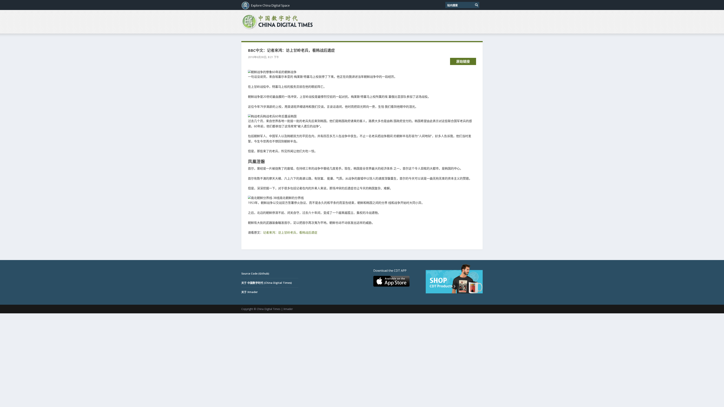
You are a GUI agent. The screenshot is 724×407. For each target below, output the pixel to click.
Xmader (288, 309)
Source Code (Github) (255, 273)
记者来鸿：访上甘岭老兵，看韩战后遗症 (290, 232)
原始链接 (463, 61)
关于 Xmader (249, 292)
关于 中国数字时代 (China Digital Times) (266, 283)
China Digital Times (268, 309)
